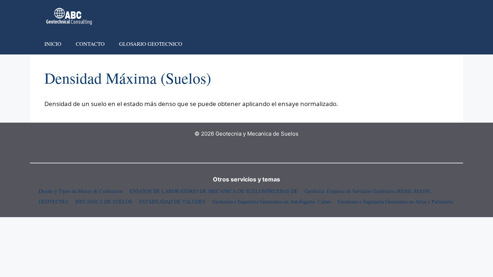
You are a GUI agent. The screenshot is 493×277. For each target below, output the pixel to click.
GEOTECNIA (53, 201)
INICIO (52, 43)
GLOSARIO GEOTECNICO (150, 43)
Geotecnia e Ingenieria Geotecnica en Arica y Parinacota (395, 201)
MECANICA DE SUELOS (103, 201)
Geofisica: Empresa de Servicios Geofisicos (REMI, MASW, (368, 191)
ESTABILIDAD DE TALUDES (172, 201)
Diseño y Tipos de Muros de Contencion (81, 191)
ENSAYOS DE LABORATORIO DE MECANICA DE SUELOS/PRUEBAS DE (214, 191)
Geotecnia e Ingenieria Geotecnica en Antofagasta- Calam (272, 201)
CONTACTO (90, 43)
